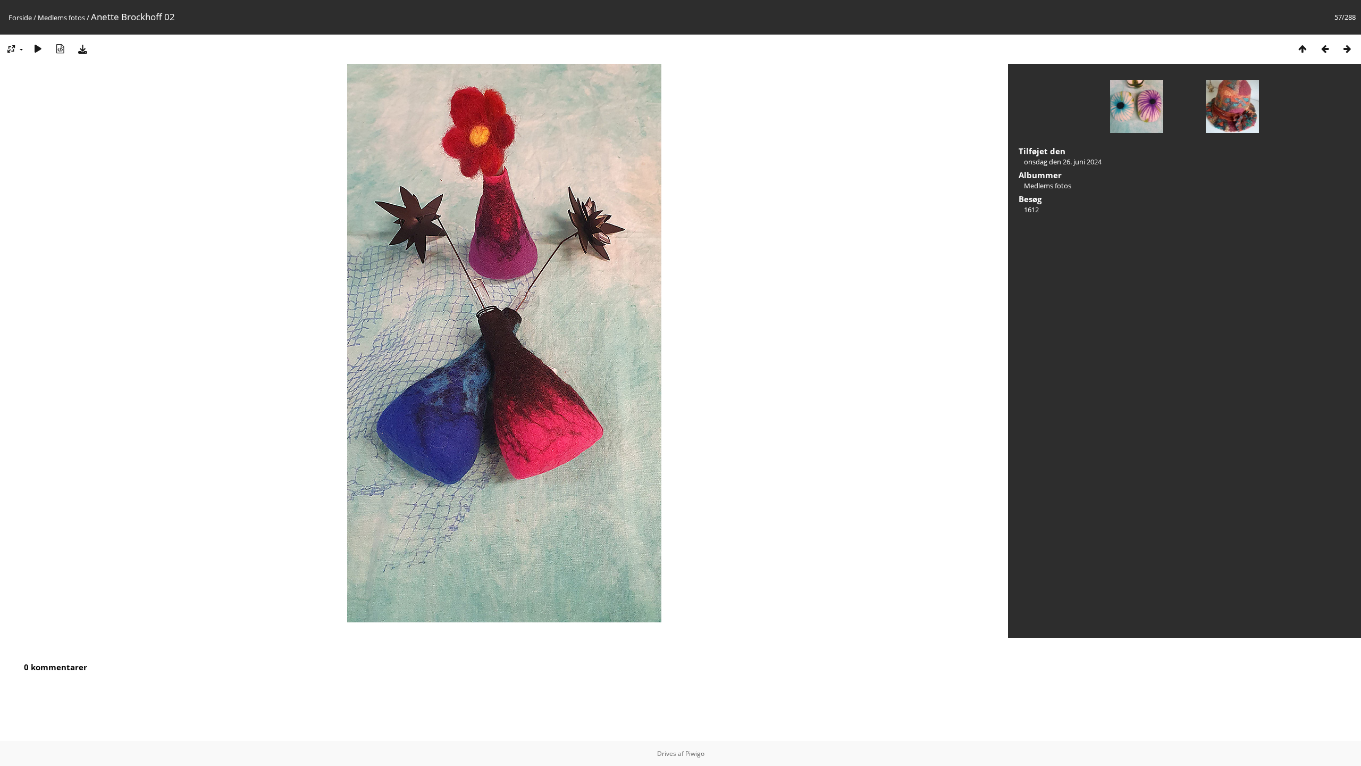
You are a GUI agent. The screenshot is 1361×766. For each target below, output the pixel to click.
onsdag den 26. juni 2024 (1063, 161)
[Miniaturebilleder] (1302, 49)
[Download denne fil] (82, 49)
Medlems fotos (61, 17)
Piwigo (694, 753)
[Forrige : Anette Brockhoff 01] (1325, 49)
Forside (20, 17)
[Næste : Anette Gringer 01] (1347, 49)
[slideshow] (38, 49)
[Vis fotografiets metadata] (60, 49)
